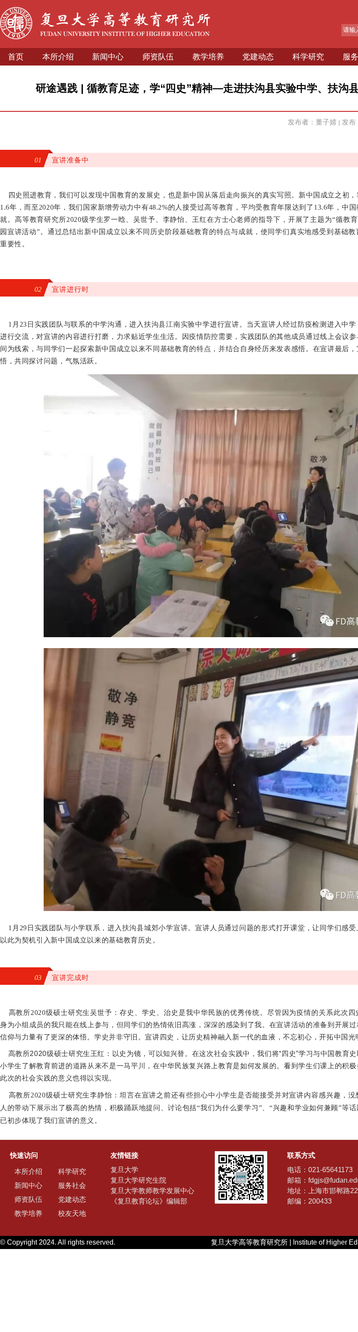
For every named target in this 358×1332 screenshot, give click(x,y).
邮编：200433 (309, 1201)
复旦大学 (124, 1169)
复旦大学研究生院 (138, 1180)
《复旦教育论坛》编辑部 (148, 1201)
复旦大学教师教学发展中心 (152, 1190)
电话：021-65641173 (320, 1169)
